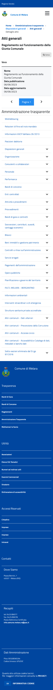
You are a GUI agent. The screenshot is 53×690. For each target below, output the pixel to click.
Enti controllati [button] (12, 194)
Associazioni (7, 454)
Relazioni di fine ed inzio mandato (21, 126)
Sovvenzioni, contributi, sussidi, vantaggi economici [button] (20, 226)
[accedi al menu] (47, 13)
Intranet (5, 542)
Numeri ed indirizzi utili (11, 469)
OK (8, 683)
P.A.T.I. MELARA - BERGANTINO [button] (19, 287)
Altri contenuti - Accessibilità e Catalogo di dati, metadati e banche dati (27, 342)
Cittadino (5, 519)
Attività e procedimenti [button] (16, 201)
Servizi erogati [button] (11, 257)
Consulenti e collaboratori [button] (17, 164)
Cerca (47, 54)
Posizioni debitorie (13, 141)
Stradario (5, 484)
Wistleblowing (11, 119)
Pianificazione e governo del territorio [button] (22, 280)
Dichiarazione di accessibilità (14, 492)
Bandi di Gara (7, 396)
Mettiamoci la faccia (10, 426)
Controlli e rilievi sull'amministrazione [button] (23, 250)
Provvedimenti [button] (12, 209)
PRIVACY (42, 675)
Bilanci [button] (8, 235)
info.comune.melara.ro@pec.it (16, 622)
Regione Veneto (8, 3)
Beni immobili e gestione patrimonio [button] (22, 242)
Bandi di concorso (13, 186)
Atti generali (36, 28)
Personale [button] (9, 171)
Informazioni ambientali (16, 295)
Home (8, 25)
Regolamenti (7, 411)
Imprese (5, 527)
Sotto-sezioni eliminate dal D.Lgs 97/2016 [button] (20, 353)
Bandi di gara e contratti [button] (16, 217)
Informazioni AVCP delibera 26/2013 (22, 134)
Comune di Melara (19, 15)
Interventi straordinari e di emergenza (23, 303)
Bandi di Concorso (9, 404)
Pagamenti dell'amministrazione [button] (20, 265)
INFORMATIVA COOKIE (24, 683)
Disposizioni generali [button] (14, 149)
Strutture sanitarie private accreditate (23, 310)
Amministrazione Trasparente (14, 419)
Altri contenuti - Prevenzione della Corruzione (26, 325)
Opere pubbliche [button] (12, 272)
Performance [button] (11, 179)
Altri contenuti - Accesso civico (19, 333)
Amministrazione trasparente (29, 25)
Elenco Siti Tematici (10, 462)
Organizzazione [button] (12, 156)
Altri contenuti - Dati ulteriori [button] (19, 318)
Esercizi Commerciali (10, 477)
